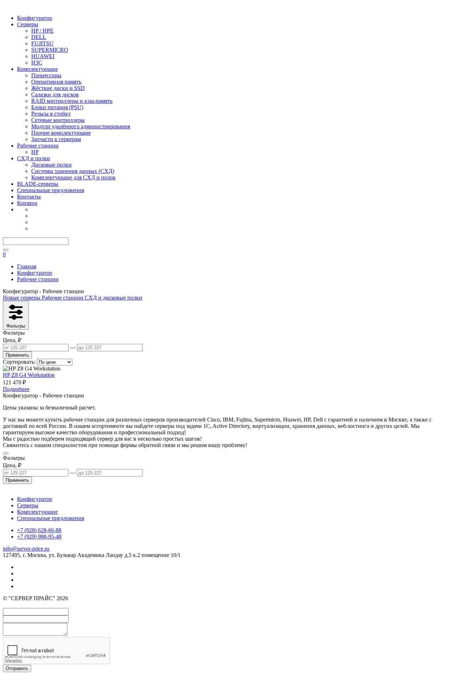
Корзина (27, 203)
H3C (36, 63)
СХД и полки (33, 158)
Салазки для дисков (55, 94)
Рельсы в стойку (51, 114)
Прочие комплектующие (61, 133)
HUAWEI (42, 56)
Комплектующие (37, 69)
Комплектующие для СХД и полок (73, 177)
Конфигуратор (34, 18)
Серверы (27, 24)
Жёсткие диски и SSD (58, 88)
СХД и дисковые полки (113, 298)
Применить (17, 355)
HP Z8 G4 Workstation (29, 375)
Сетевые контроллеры (58, 120)
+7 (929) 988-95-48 (39, 537)
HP (35, 152)
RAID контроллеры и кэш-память (71, 101)
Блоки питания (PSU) (57, 107)
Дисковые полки (51, 165)
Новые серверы (22, 298)
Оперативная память (56, 82)
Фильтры (15, 326)
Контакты (29, 197)
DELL (38, 37)
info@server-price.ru (26, 549)
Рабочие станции (38, 146)
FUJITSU (42, 43)
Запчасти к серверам (56, 139)
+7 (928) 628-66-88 (39, 530)
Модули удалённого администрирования (80, 126)
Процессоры (46, 75)
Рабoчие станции (63, 298)
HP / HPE (42, 31)
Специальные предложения (50, 190)
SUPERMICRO (49, 50)
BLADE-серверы (37, 184)
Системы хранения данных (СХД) (72, 171)
